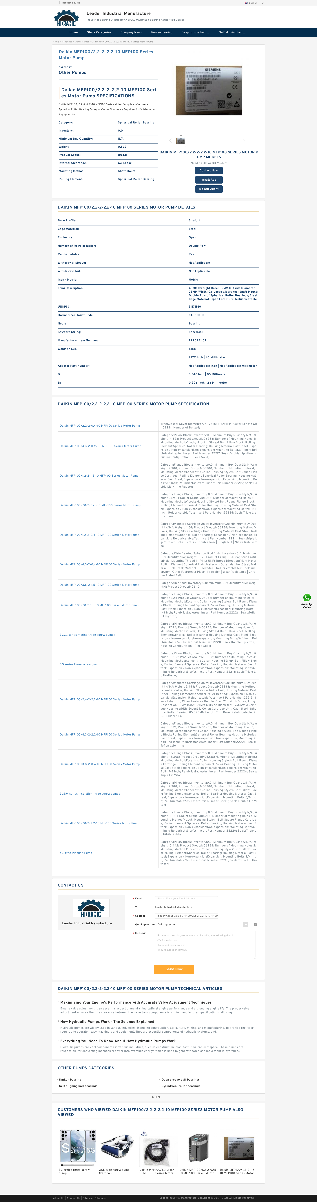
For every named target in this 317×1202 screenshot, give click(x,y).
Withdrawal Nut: (69, 271)
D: (59, 374)
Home (74, 32)
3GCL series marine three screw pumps (87, 635)
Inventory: (66, 131)
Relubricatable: (69, 254)
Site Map (88, 1198)
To (136, 907)
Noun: (62, 324)
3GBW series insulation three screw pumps (90, 794)
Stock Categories (99, 32)
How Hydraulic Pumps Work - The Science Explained (107, 1022)
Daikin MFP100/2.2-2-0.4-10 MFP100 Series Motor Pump (100, 426)
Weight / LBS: (68, 349)
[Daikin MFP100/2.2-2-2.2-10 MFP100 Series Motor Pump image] (209, 90)
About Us (59, 1198)
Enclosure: (65, 237)
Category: (66, 123)
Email (138, 899)
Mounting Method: (71, 171)
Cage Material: (68, 229)
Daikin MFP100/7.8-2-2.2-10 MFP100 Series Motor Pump (99, 823)
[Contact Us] (307, 601)
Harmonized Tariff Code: (76, 315)
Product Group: (70, 155)
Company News (131, 32)
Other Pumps (82, 41)
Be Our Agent (208, 189)
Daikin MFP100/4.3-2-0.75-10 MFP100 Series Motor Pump (100, 446)
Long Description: (70, 288)
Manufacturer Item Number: (78, 340)
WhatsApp (209, 180)
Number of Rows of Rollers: (77, 246)
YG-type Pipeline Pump (76, 853)
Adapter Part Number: (74, 366)
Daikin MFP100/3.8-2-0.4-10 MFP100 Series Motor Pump (100, 764)
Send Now (174, 969)
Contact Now (209, 171)
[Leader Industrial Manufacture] (66, 18)
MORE (156, 1097)
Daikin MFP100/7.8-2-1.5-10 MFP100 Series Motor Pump (99, 605)
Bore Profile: (67, 221)
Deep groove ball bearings (198, 32)
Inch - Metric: (67, 280)
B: (59, 383)
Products (67, 41)
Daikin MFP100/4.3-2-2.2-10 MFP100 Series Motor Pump (100, 735)
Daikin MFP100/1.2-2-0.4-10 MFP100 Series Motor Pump (99, 535)
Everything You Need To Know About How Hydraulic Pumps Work (118, 1041)
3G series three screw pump (79, 664)
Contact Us (74, 1198)
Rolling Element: (71, 179)
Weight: (64, 147)
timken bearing (161, 32)
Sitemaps (100, 1198)
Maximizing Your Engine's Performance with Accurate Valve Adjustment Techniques (136, 1002)
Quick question (145, 924)
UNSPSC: (64, 307)
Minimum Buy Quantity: (76, 139)
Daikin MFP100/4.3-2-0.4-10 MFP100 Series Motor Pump (100, 564)
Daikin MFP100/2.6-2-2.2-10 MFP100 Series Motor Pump (100, 700)
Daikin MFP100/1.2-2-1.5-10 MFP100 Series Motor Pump (99, 476)
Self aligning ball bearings (235, 32)
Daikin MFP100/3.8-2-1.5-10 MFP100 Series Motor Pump (99, 585)
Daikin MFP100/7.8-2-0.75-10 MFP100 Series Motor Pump (100, 505)
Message (139, 933)
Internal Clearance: (73, 163)
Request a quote (71, 2)
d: (59, 357)
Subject (139, 916)
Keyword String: (69, 332)
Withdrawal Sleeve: (72, 263)
